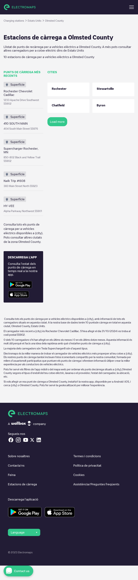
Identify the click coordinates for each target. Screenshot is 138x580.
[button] (131, 7)
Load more (57, 121)
